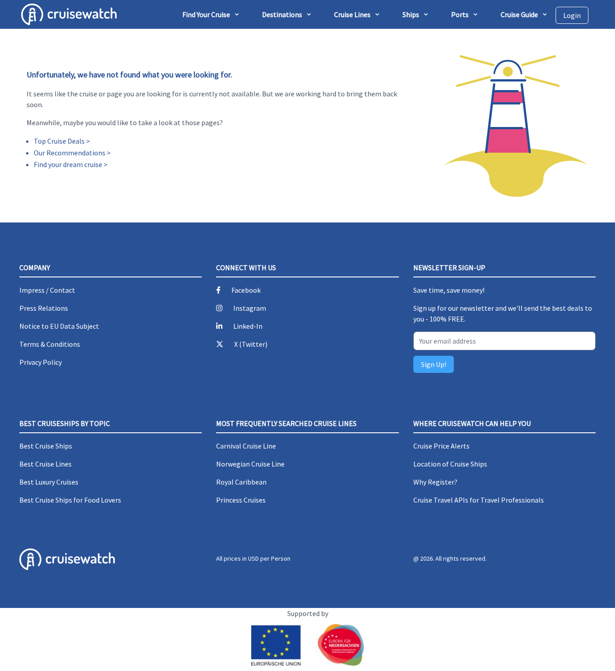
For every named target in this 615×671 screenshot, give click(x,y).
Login (572, 15)
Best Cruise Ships (45, 445)
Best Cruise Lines (45, 463)
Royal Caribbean (241, 481)
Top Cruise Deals (59, 140)
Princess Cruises (241, 499)
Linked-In (247, 326)
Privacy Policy (40, 362)
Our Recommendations (69, 152)
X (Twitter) (250, 344)
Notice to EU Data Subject (59, 326)
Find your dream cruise (68, 164)
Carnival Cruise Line (246, 445)
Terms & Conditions (49, 344)
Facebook (246, 290)
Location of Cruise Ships (450, 463)
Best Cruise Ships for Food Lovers (70, 499)
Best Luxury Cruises (48, 481)
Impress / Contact (47, 290)
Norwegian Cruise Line (250, 463)
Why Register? (435, 481)
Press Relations (43, 308)
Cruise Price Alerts (441, 445)
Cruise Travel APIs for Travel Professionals (478, 499)
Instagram (249, 308)
